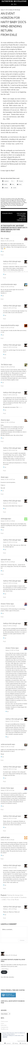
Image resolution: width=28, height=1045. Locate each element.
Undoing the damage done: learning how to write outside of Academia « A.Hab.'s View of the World (14, 897)
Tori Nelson (5, 364)
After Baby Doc (17, 200)
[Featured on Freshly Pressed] (8, 997)
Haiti (19, 198)
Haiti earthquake (4, 202)
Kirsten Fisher (5, 604)
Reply (2, 255)
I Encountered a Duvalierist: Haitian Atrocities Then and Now (21, 217)
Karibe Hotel (18, 204)
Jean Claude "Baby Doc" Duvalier (8, 204)
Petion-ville (7, 205)
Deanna (3, 420)
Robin (3, 477)
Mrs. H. (3, 238)
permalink (3, 206)
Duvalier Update (7, 213)
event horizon (19, 201)
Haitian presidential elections (14, 202)
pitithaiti (3, 837)
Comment (22, 940)
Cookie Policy (4, 1036)
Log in (2, 1023)
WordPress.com (4, 1029)
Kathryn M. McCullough (14, 1)
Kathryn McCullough (10, 261)
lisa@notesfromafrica (8, 325)
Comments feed (4, 1027)
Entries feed (3, 1025)
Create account (4, 1021)
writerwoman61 (6, 744)
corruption (3, 201)
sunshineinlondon (7, 284)
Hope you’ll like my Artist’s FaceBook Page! (13, 1001)
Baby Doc (24, 200)
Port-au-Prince (13, 205)
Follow (4, 972)
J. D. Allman (24, 202)
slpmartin (4, 559)
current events (14, 198)
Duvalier (14, 201)
